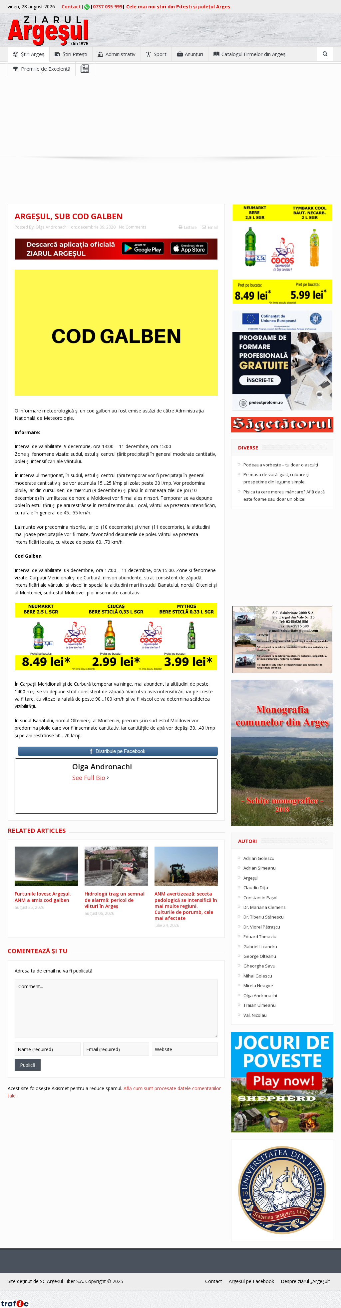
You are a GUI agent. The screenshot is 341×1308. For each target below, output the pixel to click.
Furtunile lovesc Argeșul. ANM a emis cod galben (43, 897)
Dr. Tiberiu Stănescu (263, 917)
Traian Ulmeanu (259, 1005)
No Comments (132, 227)
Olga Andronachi (52, 227)
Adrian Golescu (258, 858)
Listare (190, 227)
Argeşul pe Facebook (251, 1281)
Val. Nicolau (255, 1015)
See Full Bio (88, 777)
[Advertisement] (170, 122)
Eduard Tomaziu (259, 937)
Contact (71, 6)
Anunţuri (194, 54)
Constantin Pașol (260, 898)
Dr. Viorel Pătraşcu (261, 927)
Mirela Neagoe (258, 985)
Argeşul (250, 878)
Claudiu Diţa (255, 888)
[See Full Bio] (108, 777)
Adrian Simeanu (259, 868)
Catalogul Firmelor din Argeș (253, 54)
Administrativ (121, 54)
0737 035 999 (107, 6)
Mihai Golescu (257, 976)
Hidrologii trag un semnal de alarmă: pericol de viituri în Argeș (115, 900)
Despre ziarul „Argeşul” (305, 1281)
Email (213, 227)
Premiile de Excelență (45, 68)
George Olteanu (259, 956)
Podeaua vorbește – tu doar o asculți (280, 465)
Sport (160, 54)
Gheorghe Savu (259, 966)
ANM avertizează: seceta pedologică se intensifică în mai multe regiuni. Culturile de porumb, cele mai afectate (186, 906)
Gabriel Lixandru (260, 947)
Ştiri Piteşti (75, 54)
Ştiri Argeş (32, 54)
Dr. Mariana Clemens (264, 907)
